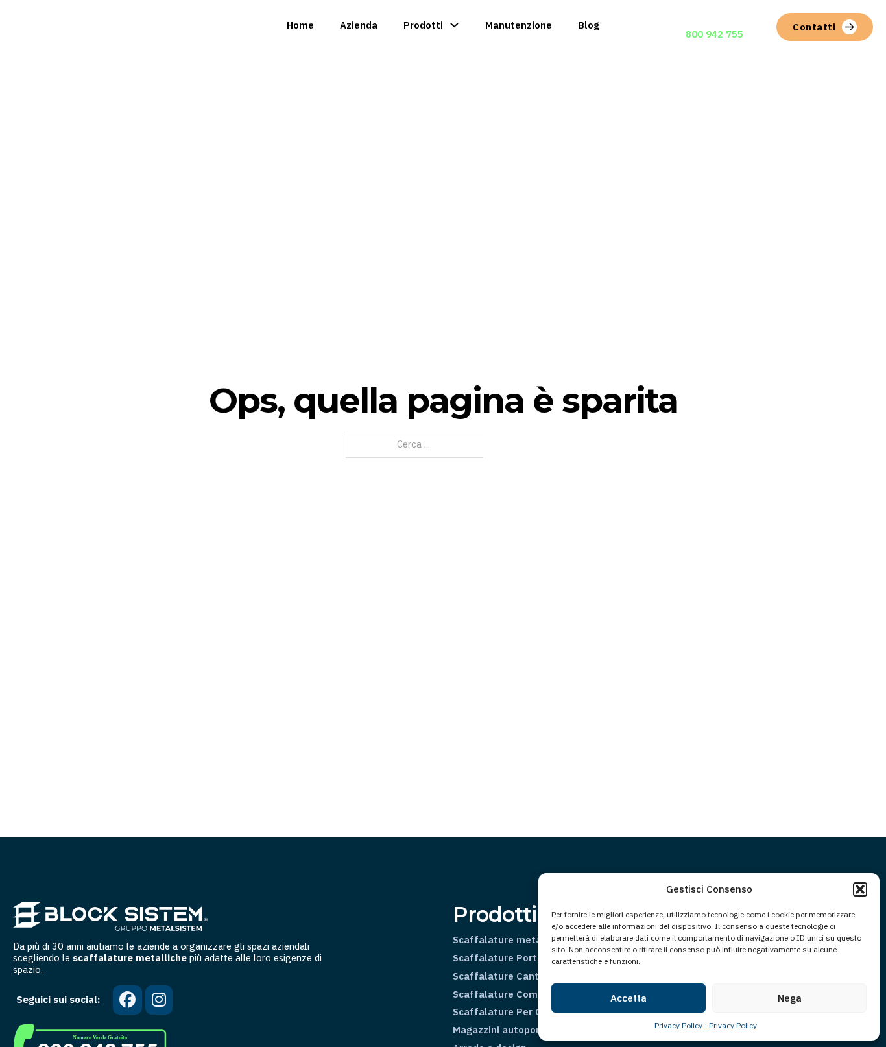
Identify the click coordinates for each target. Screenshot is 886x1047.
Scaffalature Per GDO (504, 1012)
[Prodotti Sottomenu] (454, 25)
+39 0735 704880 (726, 19)
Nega (790, 998)
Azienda (358, 25)
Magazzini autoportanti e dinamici (533, 1030)
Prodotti (423, 25)
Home (300, 25)
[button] (860, 889)
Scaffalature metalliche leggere (529, 940)
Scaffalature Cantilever (509, 976)
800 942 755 (714, 34)
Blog (588, 25)
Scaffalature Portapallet (512, 958)
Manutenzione (518, 25)
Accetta (628, 998)
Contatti (814, 27)
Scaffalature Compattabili (516, 994)
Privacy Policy (678, 1025)
